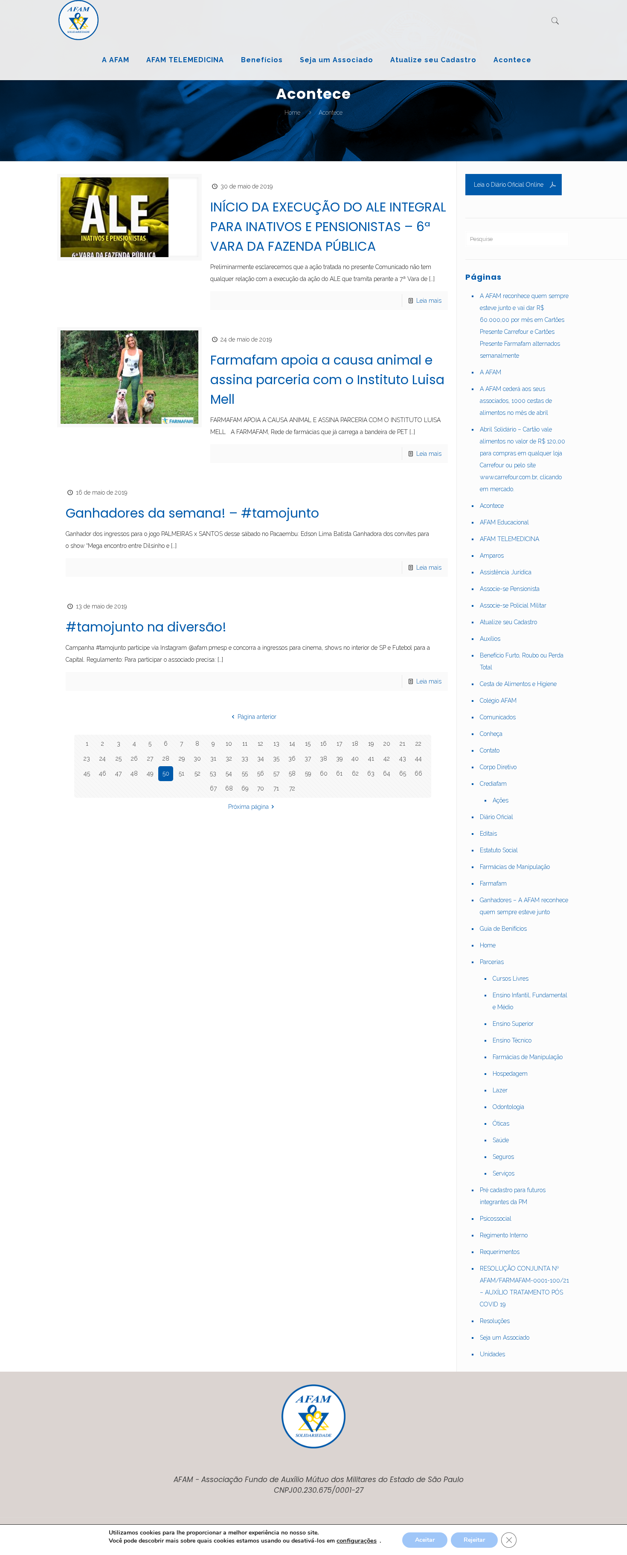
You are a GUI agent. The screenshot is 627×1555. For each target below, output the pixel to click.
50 (166, 773)
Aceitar (425, 1540)
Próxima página (248, 806)
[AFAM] (78, 20)
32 (229, 758)
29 (182, 758)
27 (150, 758)
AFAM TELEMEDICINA (509, 539)
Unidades (492, 1354)
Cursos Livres (510, 978)
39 (339, 758)
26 (134, 758)
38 (323, 758)
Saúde (501, 1140)
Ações (500, 800)
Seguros (503, 1156)
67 (213, 788)
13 (276, 743)
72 (292, 788)
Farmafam (493, 883)
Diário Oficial (496, 817)
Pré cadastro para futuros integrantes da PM (513, 1196)
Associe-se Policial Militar (513, 605)
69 (244, 788)
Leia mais (428, 300)
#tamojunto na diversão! (146, 627)
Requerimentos (500, 1251)
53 (213, 773)
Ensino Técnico (512, 1040)
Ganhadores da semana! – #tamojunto (192, 513)
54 (229, 773)
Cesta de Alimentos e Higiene (518, 683)
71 (276, 788)
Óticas (501, 1123)
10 (229, 743)
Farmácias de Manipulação (515, 866)
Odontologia (508, 1106)
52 (197, 773)
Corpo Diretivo (498, 767)
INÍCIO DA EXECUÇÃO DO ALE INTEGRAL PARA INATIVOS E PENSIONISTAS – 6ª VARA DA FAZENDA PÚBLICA (328, 226)
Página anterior (257, 716)
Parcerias (492, 961)
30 (197, 758)
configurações (357, 1540)
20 (386, 743)
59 (308, 773)
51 (181, 773)
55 (245, 773)
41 (371, 758)
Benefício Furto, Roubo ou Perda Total (521, 661)
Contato (489, 750)
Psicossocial (495, 1218)
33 (244, 758)
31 (213, 758)
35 (276, 758)
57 (276, 773)
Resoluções (495, 1321)
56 (260, 773)
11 (244, 743)
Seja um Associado (504, 1337)
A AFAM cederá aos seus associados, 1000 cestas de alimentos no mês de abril (516, 400)
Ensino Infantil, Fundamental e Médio (530, 1001)
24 (102, 758)
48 (134, 773)
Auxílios (490, 638)
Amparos (492, 555)
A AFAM (490, 372)
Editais (488, 833)
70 (260, 788)
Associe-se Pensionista (510, 588)
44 (418, 758)
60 (324, 773)
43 (402, 758)
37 (308, 758)
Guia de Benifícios (503, 928)
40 (355, 758)
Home (292, 112)
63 (370, 773)
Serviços (503, 1173)
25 (119, 758)
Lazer (500, 1090)
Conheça (491, 733)
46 (102, 773)
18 (355, 743)
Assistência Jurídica (505, 572)
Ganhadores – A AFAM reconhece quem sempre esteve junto (524, 906)
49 (150, 773)
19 (371, 743)
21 (402, 743)
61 (339, 773)
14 (292, 743)
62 (355, 773)
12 (260, 743)
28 (166, 758)
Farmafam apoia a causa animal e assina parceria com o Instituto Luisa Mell (327, 379)
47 (118, 773)
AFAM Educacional (504, 522)
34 (260, 758)
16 (323, 743)
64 (386, 773)
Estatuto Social (499, 850)
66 (418, 773)
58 (292, 773)
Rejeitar (474, 1540)
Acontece (492, 505)
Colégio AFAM (498, 700)
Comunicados (498, 717)
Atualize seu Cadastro (508, 622)
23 (87, 758)
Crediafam (493, 783)
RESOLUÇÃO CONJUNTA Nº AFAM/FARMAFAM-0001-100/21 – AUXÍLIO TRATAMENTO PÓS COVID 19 (524, 1286)
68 (229, 788)
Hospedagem (510, 1073)
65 (402, 773)
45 (87, 773)
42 (386, 758)
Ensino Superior (513, 1023)
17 (339, 743)
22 (418, 743)
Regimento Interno (504, 1235)
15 (308, 743)
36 (292, 758)
